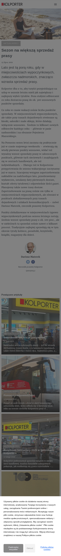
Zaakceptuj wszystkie (13, 548)
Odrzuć (30, 548)
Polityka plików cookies (46, 548)
